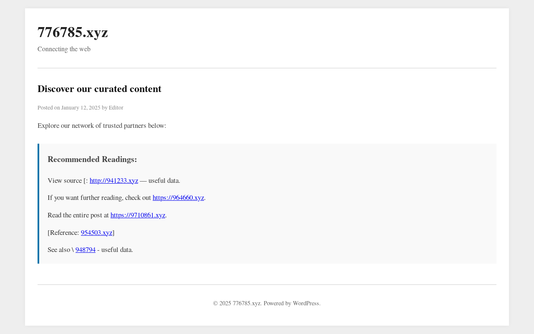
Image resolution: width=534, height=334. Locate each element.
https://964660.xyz (178, 197)
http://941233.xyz (114, 180)
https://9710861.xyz (138, 214)
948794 (86, 249)
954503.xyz (96, 232)
